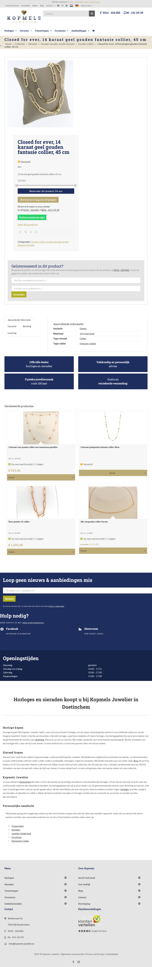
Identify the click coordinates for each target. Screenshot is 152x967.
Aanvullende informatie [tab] (19, 320)
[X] (25, 232)
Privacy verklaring (95, 954)
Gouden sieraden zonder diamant (58, 43)
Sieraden (32, 43)
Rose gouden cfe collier (19, 521)
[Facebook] (20, 232)
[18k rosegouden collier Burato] (113, 502)
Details (11, 477)
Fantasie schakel (88, 343)
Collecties (20, 43)
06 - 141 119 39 (134, 12)
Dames (83, 328)
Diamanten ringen (20, 841)
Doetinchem (25, 782)
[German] (77, 5)
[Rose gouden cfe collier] (41, 502)
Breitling (39, 739)
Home (8, 43)
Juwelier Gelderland (21, 833)
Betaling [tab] (27, 326)
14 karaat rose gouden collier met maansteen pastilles (33, 447)
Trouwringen (17, 826)
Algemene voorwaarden (72, 954)
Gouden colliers (86, 43)
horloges (124, 789)
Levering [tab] (12, 333)
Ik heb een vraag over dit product (39, 199)
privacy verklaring (56, 606)
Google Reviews (99, 931)
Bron (136, 760)
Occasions (16, 837)
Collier (83, 338)
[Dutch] (71, 5)
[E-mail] (36, 232)
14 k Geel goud (87, 333)
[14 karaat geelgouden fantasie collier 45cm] (113, 428)
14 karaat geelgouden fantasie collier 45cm (99, 447)
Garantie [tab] (12, 326)
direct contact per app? (33, 217)
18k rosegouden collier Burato (94, 521)
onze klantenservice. (33, 623)
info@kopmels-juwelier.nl (21, 943)
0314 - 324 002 (111, 12)
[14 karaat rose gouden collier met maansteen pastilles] (41, 428)
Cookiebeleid (111, 954)
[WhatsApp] (30, 232)
